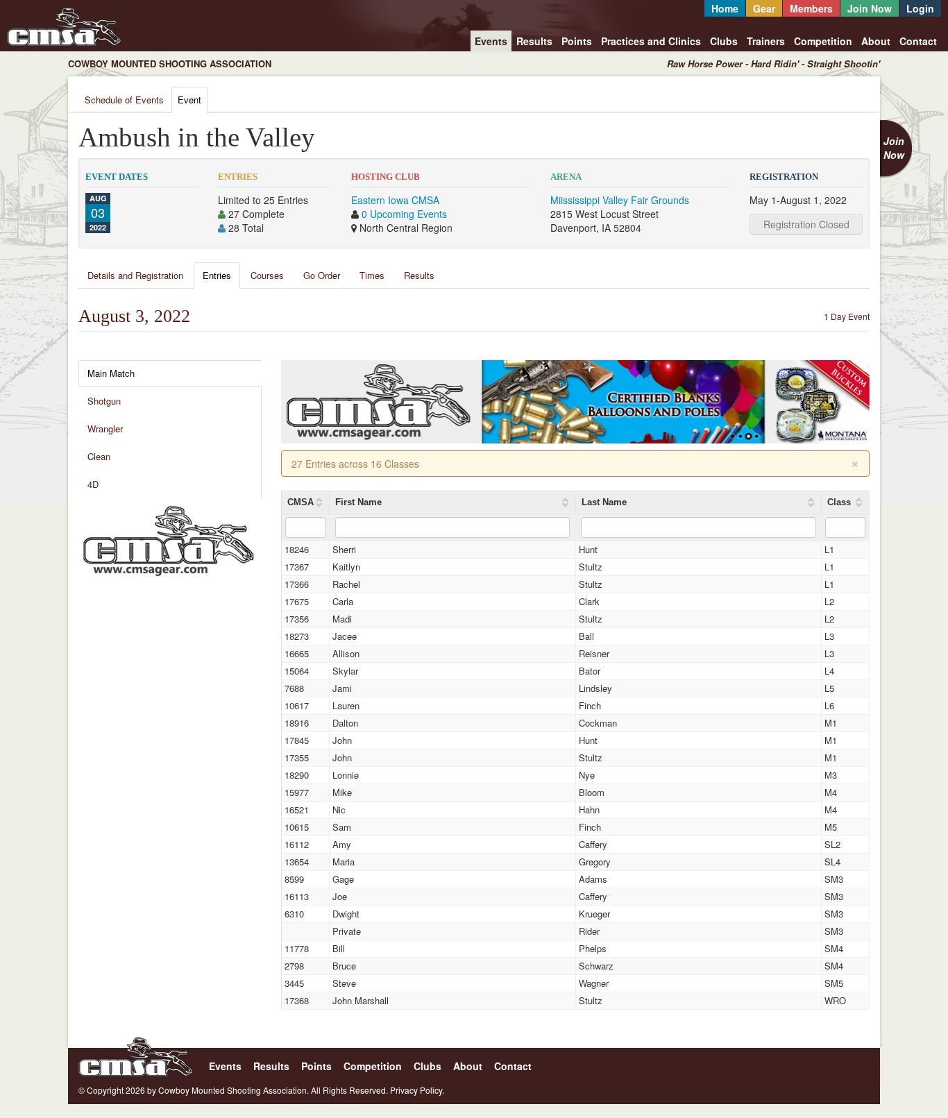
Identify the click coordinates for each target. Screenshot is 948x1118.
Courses (267, 275)
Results (534, 41)
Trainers (766, 41)
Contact (918, 41)
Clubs (724, 41)
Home (724, 8)
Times (371, 275)
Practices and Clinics (651, 41)
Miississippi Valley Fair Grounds (619, 200)
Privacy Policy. (417, 1090)
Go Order (321, 275)
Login (920, 8)
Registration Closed (806, 224)
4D (93, 484)
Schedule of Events (124, 99)
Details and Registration (135, 275)
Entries (217, 275)
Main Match (111, 373)
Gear (764, 8)
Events (491, 41)
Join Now (869, 8)
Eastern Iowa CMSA (395, 200)
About (875, 41)
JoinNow (893, 148)
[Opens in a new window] (168, 539)
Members (811, 8)
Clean (98, 456)
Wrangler (105, 428)
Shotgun (104, 400)
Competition (823, 41)
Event (189, 99)
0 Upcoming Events (404, 214)
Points (576, 41)
